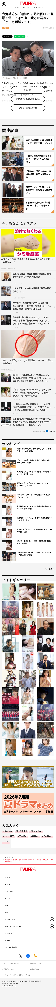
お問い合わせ (34, 969)
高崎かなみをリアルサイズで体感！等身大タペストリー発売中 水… (34, 473)
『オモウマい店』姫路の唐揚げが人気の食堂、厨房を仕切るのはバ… (34, 461)
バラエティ (9, 892)
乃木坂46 (23, 836)
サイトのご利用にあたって (11, 963)
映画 (6, 912)
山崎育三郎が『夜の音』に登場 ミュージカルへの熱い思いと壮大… (34, 554)
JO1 (6, 841)
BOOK (7, 940)
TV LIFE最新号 (11, 947)
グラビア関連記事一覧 (28, 108)
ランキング (9, 933)
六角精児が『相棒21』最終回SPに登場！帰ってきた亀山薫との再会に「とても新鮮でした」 (29, 860)
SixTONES (22, 831)
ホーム (4, 857)
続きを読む (28, 90)
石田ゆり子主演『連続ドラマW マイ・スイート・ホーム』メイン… (33, 484)
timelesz (8, 831)
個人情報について (36, 963)
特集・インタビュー (13, 927)
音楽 (6, 905)
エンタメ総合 (10, 919)
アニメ (7, 898)
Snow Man (36, 831)
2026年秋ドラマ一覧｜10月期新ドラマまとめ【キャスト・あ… (33, 496)
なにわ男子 (9, 836)
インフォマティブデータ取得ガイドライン (16, 975)
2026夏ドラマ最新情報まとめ (28, 99)
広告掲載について (8, 969)
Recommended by (39, 431)
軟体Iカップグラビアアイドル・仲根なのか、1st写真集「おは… (34, 530)
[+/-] (52, 919)
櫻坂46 (35, 836)
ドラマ (11, 857)
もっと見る (49, 569)
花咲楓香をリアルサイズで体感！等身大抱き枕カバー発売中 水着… (34, 507)
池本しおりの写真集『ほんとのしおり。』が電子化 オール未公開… (34, 450)
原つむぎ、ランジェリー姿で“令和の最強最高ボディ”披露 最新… (34, 519)
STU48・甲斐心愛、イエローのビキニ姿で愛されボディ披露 (34, 542)
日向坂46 (47, 836)
